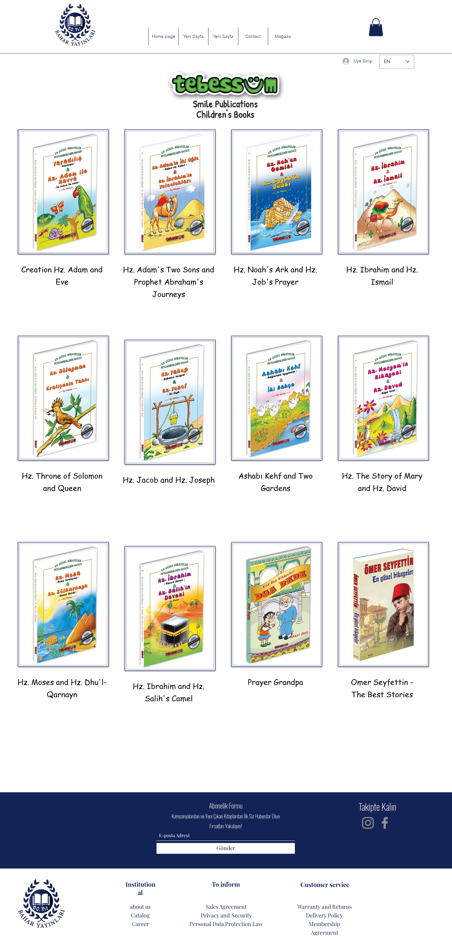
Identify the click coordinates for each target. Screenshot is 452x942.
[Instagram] (368, 823)
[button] (375, 27)
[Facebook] (385, 823)
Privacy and (215, 915)
